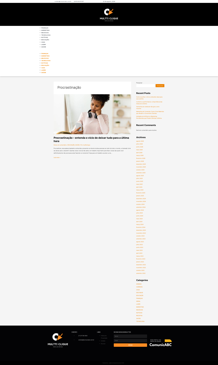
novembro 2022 (141, 267)
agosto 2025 (140, 175)
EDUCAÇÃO (45, 40)
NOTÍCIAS (44, 37)
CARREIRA (139, 287)
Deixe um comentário (60, 145)
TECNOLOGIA (45, 35)
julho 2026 (139, 144)
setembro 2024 (141, 207)
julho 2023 (139, 244)
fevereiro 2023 (140, 259)
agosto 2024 (140, 210)
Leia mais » (57, 157)
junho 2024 (139, 216)
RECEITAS (139, 315)
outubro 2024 (140, 204)
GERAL (138, 301)
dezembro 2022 (141, 264)
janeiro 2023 (140, 262)
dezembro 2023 (141, 230)
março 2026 (139, 155)
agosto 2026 (140, 141)
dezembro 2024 (141, 198)
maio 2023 (139, 250)
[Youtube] (145, 1)
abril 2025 (139, 187)
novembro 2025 (141, 167)
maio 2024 (139, 218)
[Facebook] (142, 1)
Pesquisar (139, 83)
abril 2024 (139, 221)
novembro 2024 (141, 201)
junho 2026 (139, 147)
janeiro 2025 (140, 196)
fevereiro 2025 (140, 193)
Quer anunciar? (79, 1)
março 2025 (139, 190)
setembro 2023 (141, 239)
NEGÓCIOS (45, 32)
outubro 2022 (140, 270)
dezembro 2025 (141, 164)
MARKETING (45, 30)
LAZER (43, 44)
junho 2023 (139, 247)
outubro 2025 (140, 170)
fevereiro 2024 (140, 227)
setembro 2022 (140, 273)
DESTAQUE (139, 292)
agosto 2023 (140, 241)
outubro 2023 (140, 236)
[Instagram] (148, 1)
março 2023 (139, 256)
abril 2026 (139, 152)
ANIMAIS (139, 284)
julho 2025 (139, 178)
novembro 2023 (141, 233)
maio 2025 (139, 184)
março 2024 (139, 224)
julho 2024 (139, 213)
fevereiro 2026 (140, 158)
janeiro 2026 (140, 161)
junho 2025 (139, 181)
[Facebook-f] (72, 345)
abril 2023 (139, 253)
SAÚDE (43, 47)
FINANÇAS (44, 28)
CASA (43, 42)
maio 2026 (139, 150)
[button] (109, 51)
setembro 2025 (140, 173)
